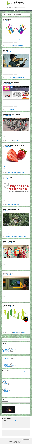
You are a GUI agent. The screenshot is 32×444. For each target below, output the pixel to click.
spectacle (21, 77)
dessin (23, 371)
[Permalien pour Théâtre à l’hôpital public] (16, 258)
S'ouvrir (4, 389)
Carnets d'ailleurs (8, 236)
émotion (16, 77)
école (14, 300)
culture (21, 371)
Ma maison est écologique (7, 366)
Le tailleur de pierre (5, 348)
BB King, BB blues (5, 350)
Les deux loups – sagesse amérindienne (8, 349)
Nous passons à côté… (8, 50)
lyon (16, 140)
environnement (20, 236)
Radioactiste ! (18, 2)
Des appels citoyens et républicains (11, 82)
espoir (19, 204)
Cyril (9, 20)
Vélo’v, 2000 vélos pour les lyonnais (11, 114)
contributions (15, 45)
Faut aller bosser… (6, 359)
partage (22, 45)
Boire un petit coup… (6, 364)
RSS (11, 7)
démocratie (25, 371)
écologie (14, 140)
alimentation (20, 172)
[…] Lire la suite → (21, 39)
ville (17, 140)
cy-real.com (15, 420)
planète (25, 236)
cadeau (7, 371)
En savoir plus (7, 425)
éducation (3, 376)
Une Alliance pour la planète (9, 305)
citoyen (14, 332)
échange (18, 45)
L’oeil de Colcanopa (6, 363)
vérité (23, 77)
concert (18, 371)
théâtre (14, 268)
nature (23, 236)
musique (19, 77)
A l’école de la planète (8, 273)
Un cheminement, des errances (7, 352)
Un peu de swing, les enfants (6, 351)
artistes (14, 77)
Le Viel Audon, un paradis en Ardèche (11, 209)
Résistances (12, 109)
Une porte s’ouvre (5, 347)
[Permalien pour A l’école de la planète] (16, 290)
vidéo (25, 77)
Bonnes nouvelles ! (8, 172)
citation (12, 371)
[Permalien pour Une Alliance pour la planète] (16, 322)
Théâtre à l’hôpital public (9, 241)
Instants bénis (5, 395)
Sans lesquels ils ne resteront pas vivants (9, 365)
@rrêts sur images (6, 390)
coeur (16, 371)
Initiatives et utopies (8, 45)
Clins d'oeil (5, 392)
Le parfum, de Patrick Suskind (7, 358)
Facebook (7, 7)
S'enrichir (4, 382)
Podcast (13, 7)
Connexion (4, 432)
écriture (20, 45)
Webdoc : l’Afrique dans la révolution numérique (9, 362)
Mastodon (9, 7)
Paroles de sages (6, 384)
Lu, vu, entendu (6, 383)
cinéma (23, 172)
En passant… (4, 381)
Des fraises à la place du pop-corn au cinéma (13, 145)
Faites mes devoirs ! (7, 19)
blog (5, 371)
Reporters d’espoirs (7, 177)
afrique (3, 371)
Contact (15, 7)
